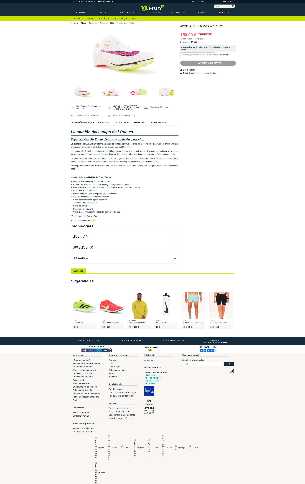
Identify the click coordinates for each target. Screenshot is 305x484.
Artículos (148, 360)
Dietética (201, 13)
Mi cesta (228, 1)
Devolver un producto (83, 373)
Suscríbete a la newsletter (193, 360)
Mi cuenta (199, 1)
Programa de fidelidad (119, 411)
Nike (112, 23)
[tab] (124, 237)
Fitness (135, 18)
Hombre (80, 13)
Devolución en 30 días (83, 1)
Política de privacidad (83, 390)
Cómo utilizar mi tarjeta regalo (123, 392)
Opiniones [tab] (78, 271)
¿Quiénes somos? (81, 360)
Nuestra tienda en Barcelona (86, 363)
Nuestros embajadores (83, 428)
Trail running (119, 18)
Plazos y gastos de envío (85, 370)
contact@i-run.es (81, 416)
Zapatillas (77, 18)
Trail (111, 363)
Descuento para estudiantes (122, 415)
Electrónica (127, 13)
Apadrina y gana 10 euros (121, 418)
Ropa (90, 18)
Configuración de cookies (85, 387)
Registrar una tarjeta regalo (122, 396)
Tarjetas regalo (116, 389)
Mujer (103, 13)
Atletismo (104, 23)
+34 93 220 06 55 (81, 412)
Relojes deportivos (117, 370)
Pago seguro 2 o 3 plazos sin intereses (215, 342)
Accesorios (178, 13)
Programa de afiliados (83, 431)
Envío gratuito (108, 1)
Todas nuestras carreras (155, 372)
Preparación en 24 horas (90, 341)
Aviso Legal (78, 380)
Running (103, 18)
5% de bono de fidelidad (173, 341)
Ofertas (224, 13)
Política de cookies (82, 383)
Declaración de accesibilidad (86, 393)
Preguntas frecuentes (83, 367)
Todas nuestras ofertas (119, 408)
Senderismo (114, 367)
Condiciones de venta (83, 377)
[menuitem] (77, 18)
